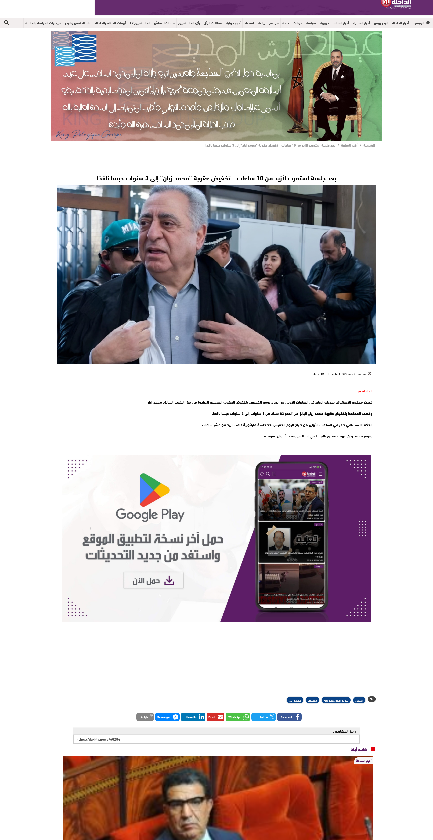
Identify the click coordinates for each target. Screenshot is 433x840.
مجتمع (274, 22)
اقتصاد (249, 22)
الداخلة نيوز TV (140, 22)
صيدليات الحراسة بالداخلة (43, 22)
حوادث (297, 22)
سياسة (311, 22)
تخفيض (312, 700)
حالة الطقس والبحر (78, 22)
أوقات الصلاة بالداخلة (110, 22)
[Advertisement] (96, 418)
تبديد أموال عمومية (336, 700)
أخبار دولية (233, 22)
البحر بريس (381, 22)
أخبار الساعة (341, 22)
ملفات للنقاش (164, 22)
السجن (359, 700)
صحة (285, 22)
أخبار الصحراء (361, 22)
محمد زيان (295, 700)
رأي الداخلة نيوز (189, 22)
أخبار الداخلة (400, 22)
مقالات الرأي (213, 22)
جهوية (324, 22)
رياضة (261, 22)
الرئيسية (418, 22)
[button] (289, 717)
